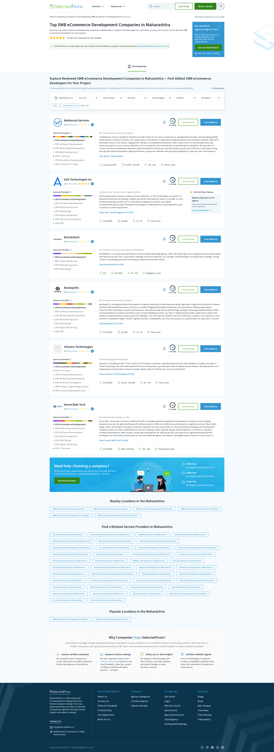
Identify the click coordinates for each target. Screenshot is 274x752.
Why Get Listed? (173, 705)
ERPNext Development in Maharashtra (149, 561)
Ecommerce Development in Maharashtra (70, 561)
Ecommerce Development (78, 16)
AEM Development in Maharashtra (152, 534)
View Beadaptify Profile (111, 323)
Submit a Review (139, 705)
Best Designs (204, 705)
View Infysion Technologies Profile (116, 374)
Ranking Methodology (176, 723)
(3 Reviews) (72, 183)
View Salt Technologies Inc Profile (116, 212)
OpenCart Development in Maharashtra (195, 574)
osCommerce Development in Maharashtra (154, 580)
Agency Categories (140, 696)
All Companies (139, 66)
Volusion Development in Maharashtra (109, 593)
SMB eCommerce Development (105, 16)
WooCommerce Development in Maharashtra (188, 593)
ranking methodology (109, 661)
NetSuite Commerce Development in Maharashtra (113, 574)
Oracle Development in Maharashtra (68, 580)
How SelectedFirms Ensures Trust (153, 46)
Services (83, 98)
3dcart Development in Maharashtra (68, 534)
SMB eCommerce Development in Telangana (71, 515)
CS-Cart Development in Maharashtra (114, 548)
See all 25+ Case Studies (111, 156)
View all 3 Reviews (200, 210)
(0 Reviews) (72, 124)
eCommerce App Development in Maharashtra (151, 554)
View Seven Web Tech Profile (113, 440)
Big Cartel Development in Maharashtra (115, 541)
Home (52, 16)
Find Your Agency (139, 701)
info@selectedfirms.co (64, 727)
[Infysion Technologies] (57, 348)
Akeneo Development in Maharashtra (190, 534)
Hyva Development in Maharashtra (187, 561)
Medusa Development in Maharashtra (68, 574)
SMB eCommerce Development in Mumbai (70, 619)
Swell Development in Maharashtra (186, 587)
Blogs (201, 696)
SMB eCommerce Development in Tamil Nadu (199, 509)
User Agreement (106, 714)
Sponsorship (171, 710)
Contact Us (103, 701)
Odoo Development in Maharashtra (156, 574)
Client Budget (158, 98)
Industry (180, 98)
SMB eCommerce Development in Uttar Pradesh (118, 515)
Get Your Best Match (208, 47)
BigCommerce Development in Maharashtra (158, 541)
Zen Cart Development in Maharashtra (106, 600)
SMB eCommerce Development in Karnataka (154, 509)
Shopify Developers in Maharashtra (67, 587)
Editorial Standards (107, 705)
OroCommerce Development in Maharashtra (109, 580)
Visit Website (210, 122)
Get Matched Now (67, 480)
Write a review (205, 6)
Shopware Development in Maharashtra (146, 587)
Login (167, 701)
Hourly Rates (109, 98)
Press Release (205, 714)
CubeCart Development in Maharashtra (154, 548)
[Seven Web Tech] (57, 406)
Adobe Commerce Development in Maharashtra (110, 534)
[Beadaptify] (57, 289)
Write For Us (104, 719)
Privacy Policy (105, 710)
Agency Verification (174, 714)
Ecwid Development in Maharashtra (110, 561)
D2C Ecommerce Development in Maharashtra (198, 548)
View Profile (188, 122)
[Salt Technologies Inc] (57, 181)
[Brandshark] (57, 239)
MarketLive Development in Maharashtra (196, 567)
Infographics (204, 719)
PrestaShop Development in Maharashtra (197, 580)
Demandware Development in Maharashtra (70, 554)
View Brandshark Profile (111, 264)
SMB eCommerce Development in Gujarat (110, 509)
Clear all (85, 105)
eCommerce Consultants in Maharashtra (195, 554)
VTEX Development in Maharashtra (147, 593)
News (200, 701)
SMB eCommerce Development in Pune (112, 619)
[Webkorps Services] (57, 122)
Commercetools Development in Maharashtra (72, 548)
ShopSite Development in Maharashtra (106, 587)
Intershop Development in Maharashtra (69, 567)
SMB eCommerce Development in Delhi (69, 509)
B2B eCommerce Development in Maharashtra (72, 541)
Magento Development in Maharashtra (155, 567)
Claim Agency (171, 719)
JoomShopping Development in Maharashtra (112, 567)
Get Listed (184, 6)
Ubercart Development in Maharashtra (69, 593)
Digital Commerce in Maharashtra (110, 554)
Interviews (203, 710)
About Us (102, 696)
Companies (61, 16)
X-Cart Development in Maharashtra (67, 600)
